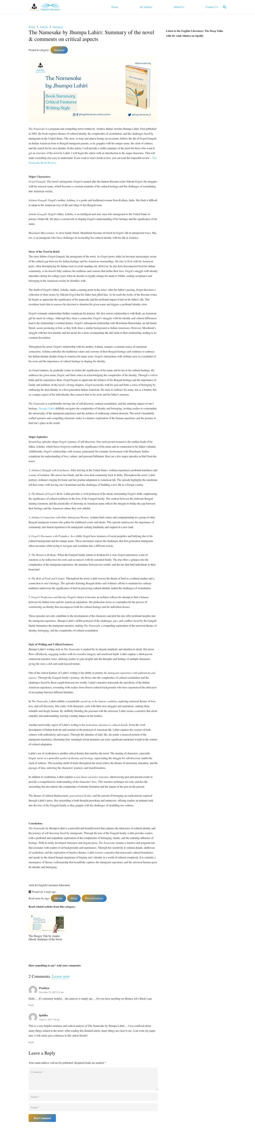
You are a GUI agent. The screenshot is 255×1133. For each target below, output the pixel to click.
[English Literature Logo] (45, 7)
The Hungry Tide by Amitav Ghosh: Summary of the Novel (45, 937)
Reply (31, 1005)
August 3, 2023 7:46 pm (49, 1019)
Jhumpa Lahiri (46, 408)
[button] (224, 7)
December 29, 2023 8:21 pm (51, 992)
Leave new (61, 976)
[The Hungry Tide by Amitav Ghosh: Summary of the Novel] (47, 915)
